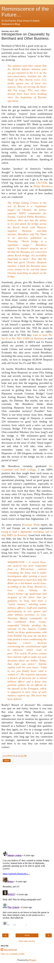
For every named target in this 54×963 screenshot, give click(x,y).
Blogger (32, 960)
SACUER (41, 182)
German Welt (30, 524)
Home (27, 935)
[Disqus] (27, 806)
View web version (27, 941)
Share (6, 761)
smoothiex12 (10, 950)
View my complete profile (12, 954)
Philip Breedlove (43, 186)
